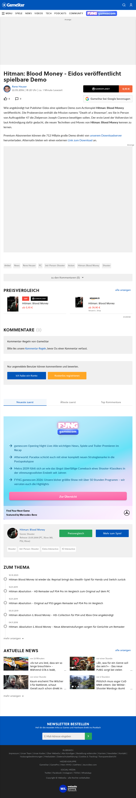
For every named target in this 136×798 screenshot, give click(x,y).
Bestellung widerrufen (86, 753)
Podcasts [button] (60, 13)
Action (71, 265)
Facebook (57, 772)
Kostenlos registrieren (67, 375)
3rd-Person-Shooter (55, 265)
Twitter (48, 772)
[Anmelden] (88, 736)
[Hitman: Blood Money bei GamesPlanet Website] (12, 304)
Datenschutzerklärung (67, 756)
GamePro (54, 764)
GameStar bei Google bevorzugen (110, 99)
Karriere (102, 753)
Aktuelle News (21, 650)
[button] (124, 5)
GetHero (77, 764)
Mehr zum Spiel (112, 533)
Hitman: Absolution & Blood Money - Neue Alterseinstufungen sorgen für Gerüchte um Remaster (66, 627)
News (16, 265)
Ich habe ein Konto (26, 375)
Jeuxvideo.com (90, 764)
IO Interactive (68, 548)
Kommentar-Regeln (35, 348)
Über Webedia (53, 753)
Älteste (68, 402)
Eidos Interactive (50, 548)
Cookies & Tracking (88, 756)
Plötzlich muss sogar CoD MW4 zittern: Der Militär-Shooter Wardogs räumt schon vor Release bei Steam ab (111, 688)
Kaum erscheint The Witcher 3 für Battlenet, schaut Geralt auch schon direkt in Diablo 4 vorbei (46, 686)
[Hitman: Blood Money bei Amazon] (79, 304)
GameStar (44, 764)
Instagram (67, 772)
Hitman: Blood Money (88, 265)
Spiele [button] (18, 13)
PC (40, 265)
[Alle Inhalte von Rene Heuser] (7, 88)
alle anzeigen (123, 290)
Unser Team (26, 753)
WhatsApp (86, 772)
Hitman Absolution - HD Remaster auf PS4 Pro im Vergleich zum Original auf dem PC (59, 591)
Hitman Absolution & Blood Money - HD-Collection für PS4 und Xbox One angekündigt (61, 615)
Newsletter (112, 753)
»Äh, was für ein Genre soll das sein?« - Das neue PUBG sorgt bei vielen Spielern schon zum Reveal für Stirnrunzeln (112, 670)
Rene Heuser (19, 86)
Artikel (7, 265)
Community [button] (76, 13)
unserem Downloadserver (106, 135)
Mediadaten (49, 756)
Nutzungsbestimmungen (31, 756)
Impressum (14, 753)
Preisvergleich (21, 290)
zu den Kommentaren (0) (65, 277)
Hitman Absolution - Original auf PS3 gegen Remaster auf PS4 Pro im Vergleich (56, 603)
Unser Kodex (39, 753)
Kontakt (122, 753)
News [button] (28, 13)
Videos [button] (39, 13)
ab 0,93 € (27, 307)
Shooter (106, 265)
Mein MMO (66, 764)
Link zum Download (80, 140)
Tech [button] (49, 13)
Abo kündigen (68, 753)
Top (111, 402)
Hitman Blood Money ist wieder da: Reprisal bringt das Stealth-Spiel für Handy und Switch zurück (67, 579)
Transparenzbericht (107, 756)
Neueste (24, 402)
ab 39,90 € (94, 307)
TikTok (77, 772)
